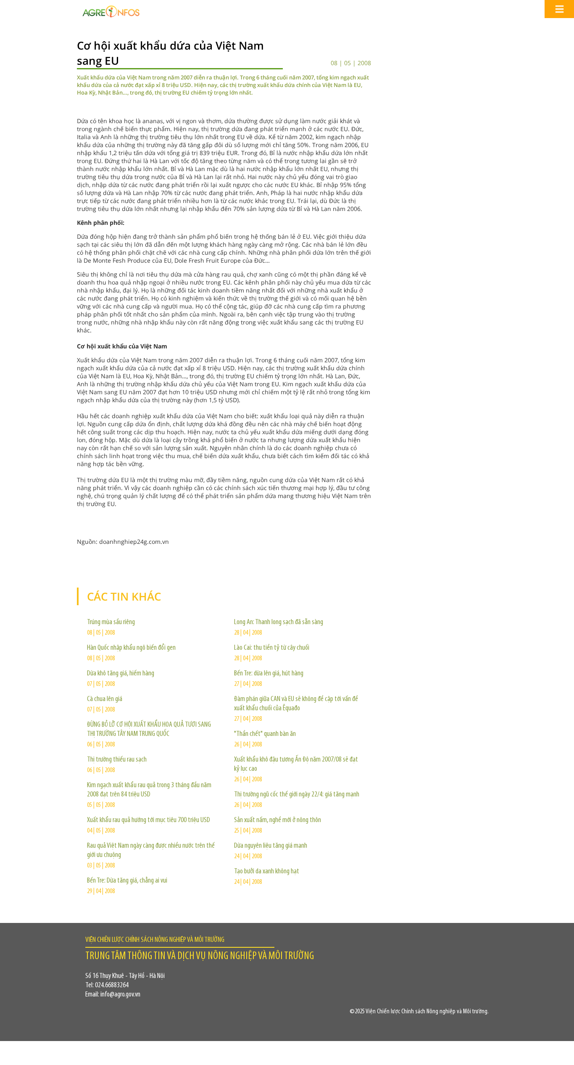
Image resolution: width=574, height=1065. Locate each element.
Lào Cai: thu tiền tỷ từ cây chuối (271, 648)
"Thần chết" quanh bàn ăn (265, 734)
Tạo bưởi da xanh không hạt (266, 871)
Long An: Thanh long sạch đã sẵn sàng (278, 622)
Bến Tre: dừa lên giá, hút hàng (268, 673)
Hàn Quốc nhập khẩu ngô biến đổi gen (131, 648)
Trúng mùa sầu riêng (111, 622)
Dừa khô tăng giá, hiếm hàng (120, 673)
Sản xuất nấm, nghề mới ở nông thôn (277, 820)
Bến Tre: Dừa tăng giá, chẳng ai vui (127, 881)
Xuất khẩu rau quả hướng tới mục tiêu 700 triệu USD (148, 820)
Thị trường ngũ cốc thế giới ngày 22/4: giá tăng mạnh (296, 795)
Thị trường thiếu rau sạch (117, 760)
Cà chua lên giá (104, 699)
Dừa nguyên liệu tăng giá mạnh (270, 846)
